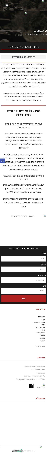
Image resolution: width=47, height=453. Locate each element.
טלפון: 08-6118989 (38, 370)
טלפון (43, 264)
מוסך (43, 325)
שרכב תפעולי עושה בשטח (21, 140)
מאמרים (42, 338)
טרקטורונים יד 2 (40, 327)
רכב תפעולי (40, 346)
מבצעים (42, 335)
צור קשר (42, 341)
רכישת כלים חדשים (39, 322)
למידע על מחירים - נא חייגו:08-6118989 (23, 113)
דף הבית (31, 57)
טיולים (42, 330)
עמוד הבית (41, 317)
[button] (2, 161)
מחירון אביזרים (40, 333)
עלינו (43, 319)
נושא (44, 285)
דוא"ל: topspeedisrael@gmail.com (31, 379)
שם (44, 253)
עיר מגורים (41, 275)
